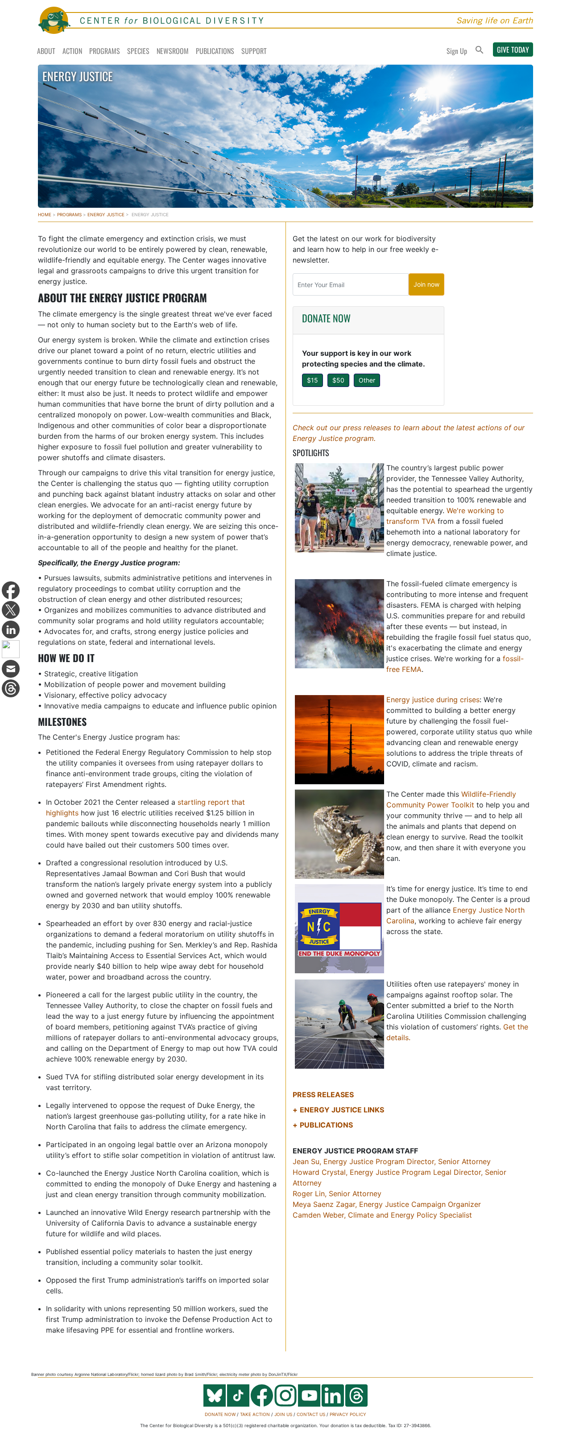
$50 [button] (338, 380)
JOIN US (283, 1414)
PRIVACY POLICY (348, 1414)
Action (72, 50)
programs (69, 214)
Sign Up (457, 50)
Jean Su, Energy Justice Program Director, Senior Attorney (392, 1161)
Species (138, 50)
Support (254, 50)
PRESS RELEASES (323, 1094)
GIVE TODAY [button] (513, 49)
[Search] (479, 50)
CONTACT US (311, 1414)
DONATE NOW (326, 318)
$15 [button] (312, 380)
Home (44, 214)
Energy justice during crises (433, 699)
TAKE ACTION (255, 1414)
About (46, 50)
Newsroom (173, 50)
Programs (104, 50)
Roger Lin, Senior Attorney (337, 1193)
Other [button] (367, 380)
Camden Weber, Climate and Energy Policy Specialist (382, 1214)
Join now (426, 284)
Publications (215, 50)
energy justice (105, 214)
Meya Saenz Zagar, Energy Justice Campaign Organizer (387, 1204)
